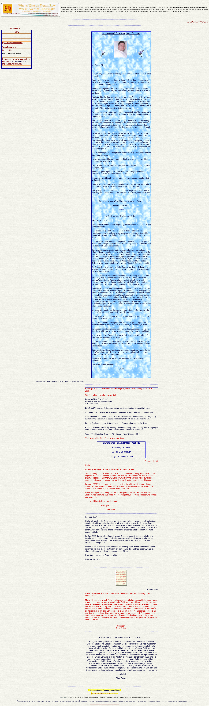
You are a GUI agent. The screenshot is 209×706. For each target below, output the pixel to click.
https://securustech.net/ (12, 64)
